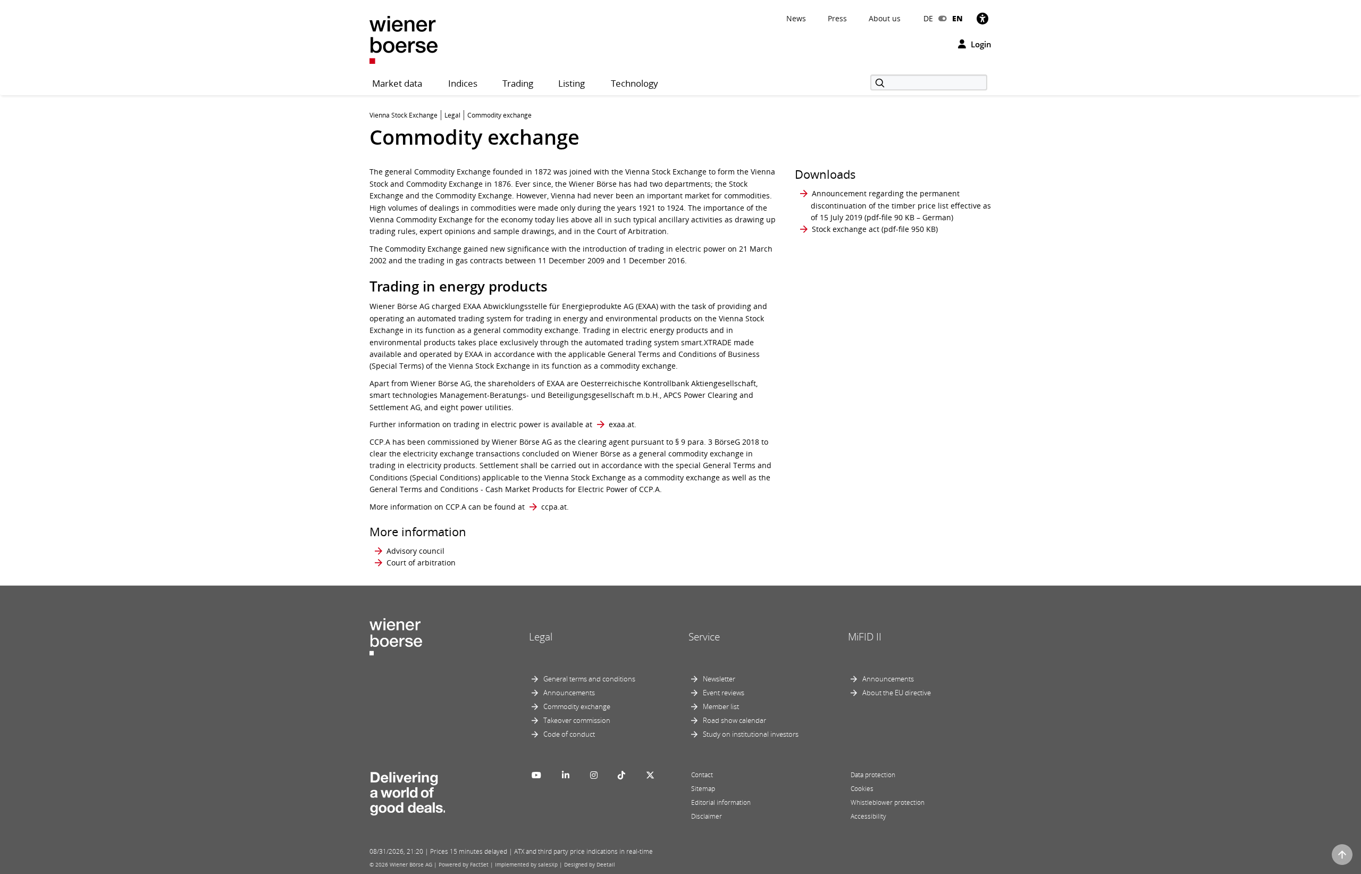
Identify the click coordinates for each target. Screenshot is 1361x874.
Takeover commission (576, 720)
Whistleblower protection (888, 802)
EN (957, 18)
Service (704, 637)
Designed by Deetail (589, 864)
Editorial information (721, 802)
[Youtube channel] (536, 775)
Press (837, 18)
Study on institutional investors (751, 734)
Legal (540, 637)
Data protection (873, 774)
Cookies (862, 788)
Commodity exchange (576, 706)
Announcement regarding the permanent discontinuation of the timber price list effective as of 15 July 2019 (901, 205)
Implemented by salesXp (526, 864)
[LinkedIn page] (565, 775)
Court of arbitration (421, 562)
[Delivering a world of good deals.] (407, 791)
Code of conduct (569, 734)
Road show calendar (734, 720)
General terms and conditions (589, 679)
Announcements (569, 692)
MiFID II (864, 637)
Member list (721, 706)
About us (885, 18)
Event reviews (723, 692)
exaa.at (621, 424)
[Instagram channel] (594, 775)
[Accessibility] (982, 18)
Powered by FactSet (464, 864)
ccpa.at (554, 507)
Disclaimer (706, 816)
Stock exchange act (845, 229)
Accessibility (868, 816)
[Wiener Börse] (403, 39)
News (796, 18)
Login (980, 44)
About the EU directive (896, 692)
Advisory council (415, 551)
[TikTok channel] (621, 775)
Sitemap (703, 788)
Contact (702, 774)
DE (928, 18)
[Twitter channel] (650, 775)
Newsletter (719, 679)
